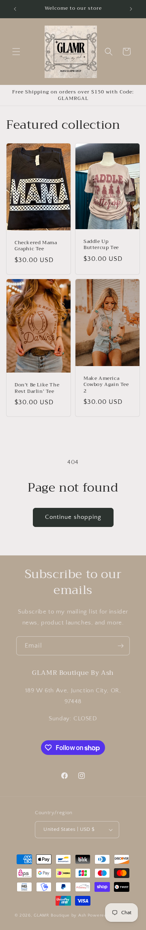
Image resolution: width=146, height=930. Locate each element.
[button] (16, 52)
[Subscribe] (120, 645)
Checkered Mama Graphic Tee (36, 246)
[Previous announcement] (15, 9)
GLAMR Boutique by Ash (60, 915)
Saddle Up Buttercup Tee (101, 244)
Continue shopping (73, 517)
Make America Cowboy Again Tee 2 (106, 385)
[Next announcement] (131, 9)
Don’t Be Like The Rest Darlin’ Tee (37, 388)
